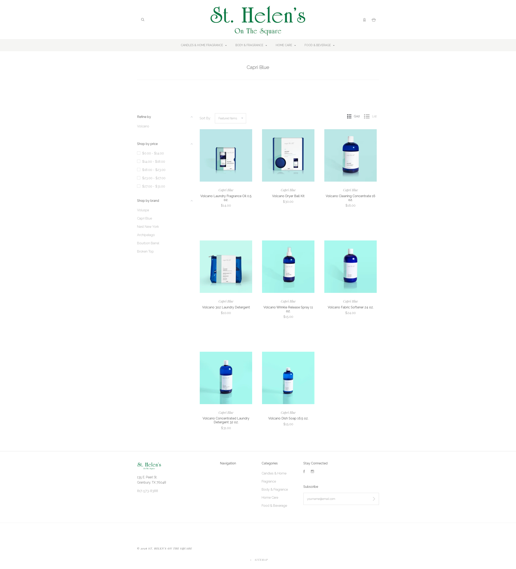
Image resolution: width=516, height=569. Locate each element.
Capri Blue (144, 218)
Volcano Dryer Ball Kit (288, 196)
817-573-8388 (147, 491)
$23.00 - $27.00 (153, 178)
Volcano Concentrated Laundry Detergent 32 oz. (226, 420)
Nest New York (148, 227)
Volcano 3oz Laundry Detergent (226, 307)
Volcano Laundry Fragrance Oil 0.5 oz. (226, 198)
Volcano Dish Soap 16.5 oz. (288, 418)
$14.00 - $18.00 (153, 161)
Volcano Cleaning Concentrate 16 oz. (350, 198)
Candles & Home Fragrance (202, 45)
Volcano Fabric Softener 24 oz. (350, 307)
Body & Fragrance (249, 45)
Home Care (284, 45)
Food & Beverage (318, 45)
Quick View (226, 155)
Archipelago (146, 235)
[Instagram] (312, 472)
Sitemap (261, 559)
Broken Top (145, 251)
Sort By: (205, 118)
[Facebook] (304, 472)
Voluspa (143, 210)
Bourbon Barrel (148, 243)
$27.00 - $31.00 (153, 186)
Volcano (143, 126)
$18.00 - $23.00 (153, 170)
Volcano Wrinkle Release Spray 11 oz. (288, 309)
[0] (374, 19)
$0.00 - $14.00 (153, 153)
